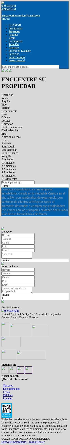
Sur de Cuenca (9, 152)
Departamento (9, 111)
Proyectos (14, 31)
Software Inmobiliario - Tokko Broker (23, 441)
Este (3, 133)
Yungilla (6, 156)
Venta (12, 37)
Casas (6, 392)
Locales (5, 120)
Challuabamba (9, 130)
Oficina (5, 117)
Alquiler (13, 34)
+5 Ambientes (9, 178)
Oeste (4, 140)
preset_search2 (17, 57)
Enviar (5, 260)
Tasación (14, 44)
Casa (4, 114)
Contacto (14, 47)
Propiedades (15, 28)
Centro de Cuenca (11, 127)
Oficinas (8, 395)
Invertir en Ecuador (20, 50)
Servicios (14, 53)
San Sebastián (9, 149)
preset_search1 (17, 60)
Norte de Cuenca (11, 136)
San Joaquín (8, 146)
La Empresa (15, 41)
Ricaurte (6, 143)
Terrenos (8, 385)
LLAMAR (15, 24)
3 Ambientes (8, 169)
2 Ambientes (8, 165)
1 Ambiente (8, 162)
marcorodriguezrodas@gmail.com (20, 15)
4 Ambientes (8, 172)
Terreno (5, 107)
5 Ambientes (8, 175)
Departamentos (11, 388)
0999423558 (11, 310)
